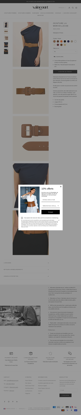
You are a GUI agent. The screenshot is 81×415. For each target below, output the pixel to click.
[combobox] (50, 206)
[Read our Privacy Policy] (59, 220)
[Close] (61, 186)
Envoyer (50, 212)
